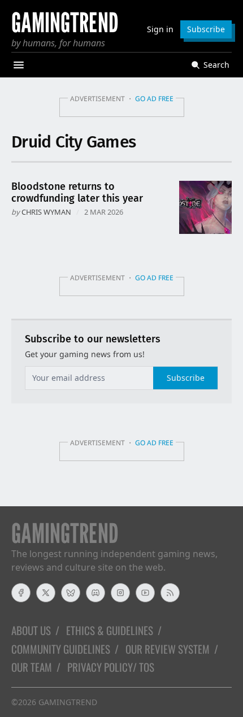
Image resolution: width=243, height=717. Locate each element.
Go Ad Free (154, 98)
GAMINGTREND (67, 702)
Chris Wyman (46, 212)
